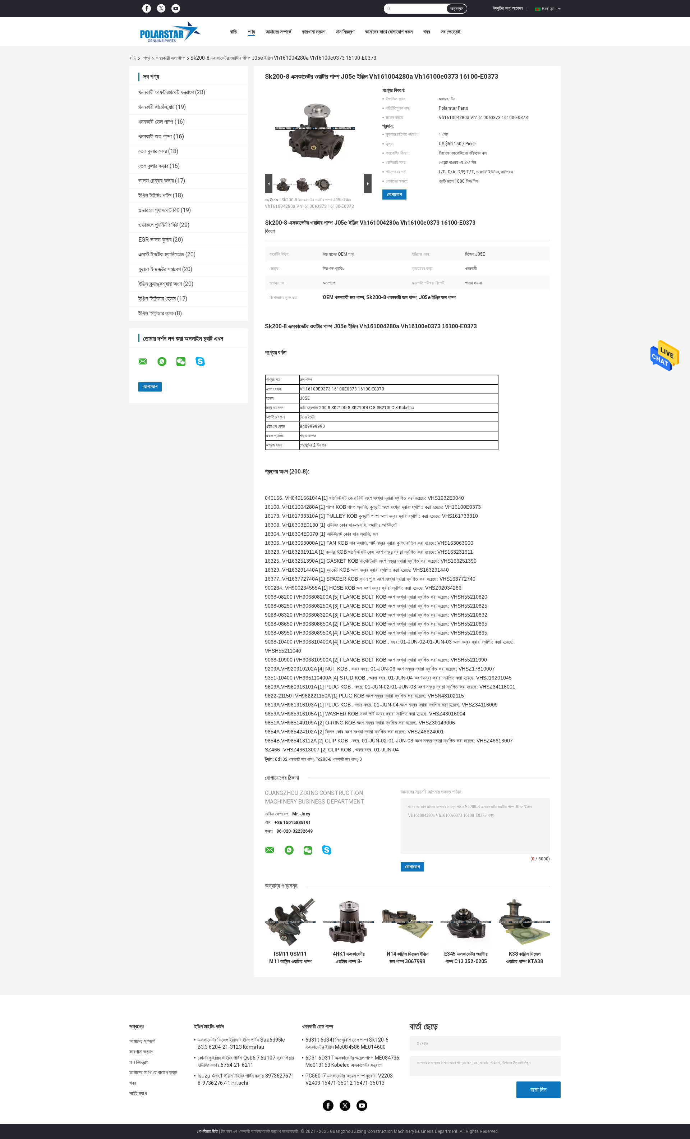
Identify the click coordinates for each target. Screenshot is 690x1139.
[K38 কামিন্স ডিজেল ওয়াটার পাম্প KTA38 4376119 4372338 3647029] (524, 922)
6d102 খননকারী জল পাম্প (294, 759)
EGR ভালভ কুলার (154, 239)
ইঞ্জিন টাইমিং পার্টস (154, 195)
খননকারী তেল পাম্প (155, 121)
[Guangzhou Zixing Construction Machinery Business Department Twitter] (161, 9)
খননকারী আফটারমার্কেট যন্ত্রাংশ (166, 92)
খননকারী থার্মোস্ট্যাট (156, 107)
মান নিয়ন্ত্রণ (345, 32)
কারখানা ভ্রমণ (313, 32)
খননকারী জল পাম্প (170, 58)
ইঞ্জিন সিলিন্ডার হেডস (157, 298)
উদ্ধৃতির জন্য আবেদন (508, 8)
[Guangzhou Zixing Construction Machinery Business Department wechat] (185, 362)
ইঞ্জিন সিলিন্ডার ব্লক (156, 313)
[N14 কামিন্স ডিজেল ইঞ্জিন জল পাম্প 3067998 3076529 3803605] (407, 922)
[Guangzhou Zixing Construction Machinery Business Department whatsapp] (166, 362)
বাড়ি (233, 32)
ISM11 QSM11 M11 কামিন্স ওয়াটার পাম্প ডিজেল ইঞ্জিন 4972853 (290, 958)
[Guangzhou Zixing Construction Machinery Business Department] (168, 31)
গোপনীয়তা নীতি (207, 1131)
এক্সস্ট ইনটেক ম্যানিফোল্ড (161, 254)
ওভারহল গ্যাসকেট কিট (158, 210)
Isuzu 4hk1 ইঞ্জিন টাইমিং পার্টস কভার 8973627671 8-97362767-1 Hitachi (246, 1079)
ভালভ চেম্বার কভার (156, 180)
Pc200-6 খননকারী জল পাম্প (336, 759)
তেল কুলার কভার (153, 166)
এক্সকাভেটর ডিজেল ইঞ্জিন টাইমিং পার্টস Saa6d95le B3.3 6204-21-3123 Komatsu (241, 1043)
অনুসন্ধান (456, 8)
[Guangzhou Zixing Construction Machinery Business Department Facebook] (146, 8)
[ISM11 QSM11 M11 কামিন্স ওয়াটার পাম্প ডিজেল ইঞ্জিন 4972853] (290, 922)
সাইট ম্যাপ (138, 1093)
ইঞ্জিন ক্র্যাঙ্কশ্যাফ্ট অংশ (160, 283)
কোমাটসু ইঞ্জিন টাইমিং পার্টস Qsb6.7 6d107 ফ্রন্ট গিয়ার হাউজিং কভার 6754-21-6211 (246, 1061)
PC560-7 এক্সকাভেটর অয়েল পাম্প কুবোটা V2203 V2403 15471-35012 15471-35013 (349, 1079)
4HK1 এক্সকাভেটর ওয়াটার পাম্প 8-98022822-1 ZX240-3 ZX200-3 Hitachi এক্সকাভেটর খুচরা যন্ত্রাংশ (348, 958)
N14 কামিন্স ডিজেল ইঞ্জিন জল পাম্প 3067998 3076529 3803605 (407, 958)
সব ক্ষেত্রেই (450, 32)
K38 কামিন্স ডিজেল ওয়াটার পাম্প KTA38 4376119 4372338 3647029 (524, 958)
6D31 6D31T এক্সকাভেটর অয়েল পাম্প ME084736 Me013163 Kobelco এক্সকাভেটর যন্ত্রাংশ (352, 1061)
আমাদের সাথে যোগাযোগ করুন (389, 32)
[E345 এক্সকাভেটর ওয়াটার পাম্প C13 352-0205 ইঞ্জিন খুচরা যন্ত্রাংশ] (466, 922)
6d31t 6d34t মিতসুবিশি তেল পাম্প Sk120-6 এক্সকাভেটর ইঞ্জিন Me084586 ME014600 (346, 1043)
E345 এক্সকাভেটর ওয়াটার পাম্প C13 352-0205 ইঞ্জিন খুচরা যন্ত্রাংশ (466, 958)
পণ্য (251, 32)
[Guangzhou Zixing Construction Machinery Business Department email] (147, 362)
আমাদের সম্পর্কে (278, 32)
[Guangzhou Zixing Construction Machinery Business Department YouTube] (175, 8)
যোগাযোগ (394, 194)
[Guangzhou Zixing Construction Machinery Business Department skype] (205, 361)
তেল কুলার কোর (152, 151)
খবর (426, 32)
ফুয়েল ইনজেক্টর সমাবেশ (159, 269)
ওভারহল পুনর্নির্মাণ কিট (158, 224)
